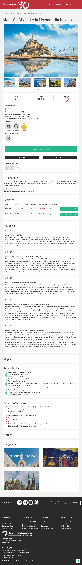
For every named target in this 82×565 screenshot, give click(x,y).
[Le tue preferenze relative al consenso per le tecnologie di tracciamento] (78, 561)
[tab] (41, 230)
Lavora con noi (7, 528)
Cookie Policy (65, 526)
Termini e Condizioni (67, 522)
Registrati (74, 503)
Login (77, 4)
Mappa (8, 359)
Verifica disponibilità (41, 149)
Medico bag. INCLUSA (29, 522)
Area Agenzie (68, 4)
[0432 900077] (49, 4)
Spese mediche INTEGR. (29, 524)
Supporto (60, 157)
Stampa (22, 157)
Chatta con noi (46, 522)
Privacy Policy (65, 524)
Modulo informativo (67, 528)
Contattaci (57, 4)
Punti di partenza (7, 522)
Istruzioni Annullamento (30, 528)
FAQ (42, 524)
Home (6, 13)
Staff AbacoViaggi (47, 528)
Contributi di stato (8, 526)
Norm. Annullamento (29, 526)
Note (7, 434)
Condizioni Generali (8, 524)
